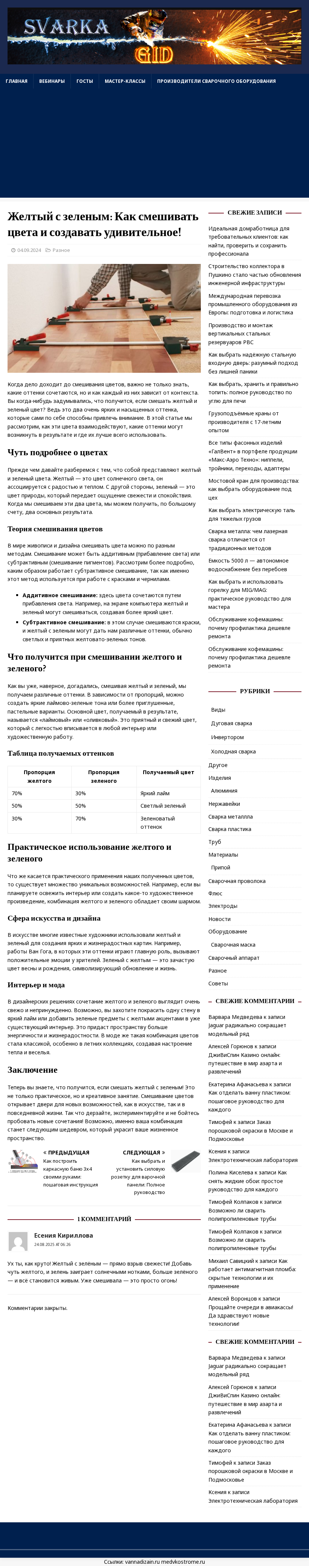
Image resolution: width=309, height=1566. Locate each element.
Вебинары (52, 81)
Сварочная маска (233, 944)
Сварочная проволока (237, 880)
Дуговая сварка (231, 723)
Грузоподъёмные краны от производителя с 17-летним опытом (244, 422)
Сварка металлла (230, 816)
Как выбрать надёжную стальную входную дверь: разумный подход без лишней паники (253, 363)
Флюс (215, 893)
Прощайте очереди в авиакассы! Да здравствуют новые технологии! (250, 1316)
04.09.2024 (29, 250)
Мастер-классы (125, 81)
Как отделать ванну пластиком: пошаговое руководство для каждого (249, 1101)
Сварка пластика (229, 829)
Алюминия (224, 790)
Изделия (219, 777)
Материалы (223, 854)
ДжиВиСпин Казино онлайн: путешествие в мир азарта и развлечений (245, 1063)
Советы (218, 983)
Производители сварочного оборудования (216, 81)
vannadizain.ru (142, 1561)
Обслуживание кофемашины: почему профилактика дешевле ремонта (249, 628)
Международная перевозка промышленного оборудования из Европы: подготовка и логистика (252, 304)
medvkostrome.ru (183, 1561)
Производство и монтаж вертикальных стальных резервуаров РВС (240, 334)
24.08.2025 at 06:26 (52, 1244)
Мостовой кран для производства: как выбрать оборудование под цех (253, 489)
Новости (219, 919)
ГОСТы (84, 81)
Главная (17, 81)
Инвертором (227, 737)
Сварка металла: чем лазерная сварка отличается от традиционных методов (248, 540)
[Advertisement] (154, 145)
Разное (61, 250)
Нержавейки (224, 803)
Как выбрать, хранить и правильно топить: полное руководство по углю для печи (253, 392)
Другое (218, 765)
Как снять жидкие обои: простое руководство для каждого (247, 1181)
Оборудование (227, 931)
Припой (220, 867)
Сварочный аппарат (234, 957)
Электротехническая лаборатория (253, 1159)
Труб (214, 841)
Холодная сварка (233, 751)
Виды (218, 709)
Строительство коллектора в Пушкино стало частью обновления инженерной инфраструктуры (254, 274)
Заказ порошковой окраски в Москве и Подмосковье (250, 1130)
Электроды (222, 905)
